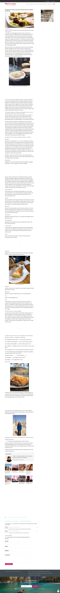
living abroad (25, 517)
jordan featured (21, 517)
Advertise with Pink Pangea (34, 573)
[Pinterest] (47, 1)
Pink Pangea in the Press (46, 573)
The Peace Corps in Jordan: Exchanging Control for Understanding (28, 472)
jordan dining (17, 517)
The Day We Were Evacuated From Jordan (15, 472)
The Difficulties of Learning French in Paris (29, 483)
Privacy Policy (37, 575)
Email (6, 546)
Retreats (47, 571)
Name (7, 541)
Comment (7, 555)
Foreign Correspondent (11, 517)
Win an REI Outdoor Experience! (25, 521)
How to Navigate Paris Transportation (11, 521)
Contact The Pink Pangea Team (38, 571)
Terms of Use (31, 575)
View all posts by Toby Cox (18, 459)
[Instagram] (48, 1)
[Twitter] (46, 1)
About (29, 571)
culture (7, 517)
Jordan (8, 112)
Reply (37, 527)
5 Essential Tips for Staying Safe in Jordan (22, 472)
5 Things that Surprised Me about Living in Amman (18, 441)
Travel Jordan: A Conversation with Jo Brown (7, 483)
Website (7, 550)
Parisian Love (14, 482)
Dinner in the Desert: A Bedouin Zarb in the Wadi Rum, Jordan (8, 472)
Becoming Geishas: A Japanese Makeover (22, 483)
